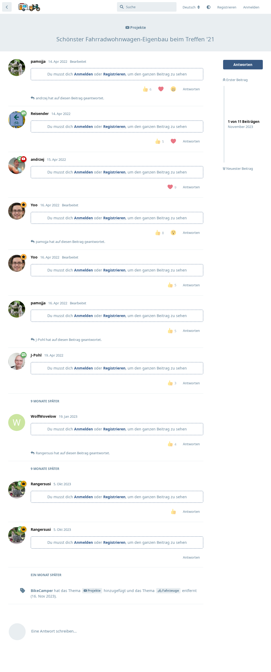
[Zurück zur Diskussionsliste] (7, 7)
